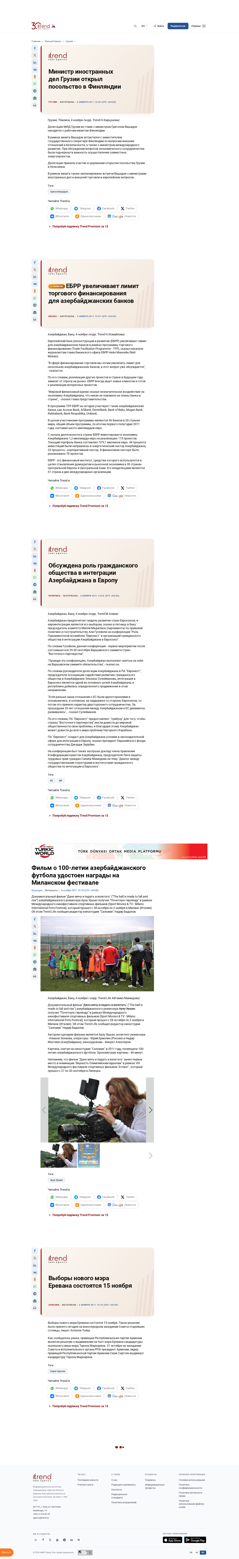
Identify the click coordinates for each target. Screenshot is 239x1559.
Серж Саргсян (57, 1371)
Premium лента (85, 1484)
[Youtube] (57, 1540)
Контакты (116, 1489)
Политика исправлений (123, 1502)
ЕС (51, 780)
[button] (35, 48)
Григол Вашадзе (59, 191)
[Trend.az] (44, 26)
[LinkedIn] (72, 1540)
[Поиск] (135, 26)
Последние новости (88, 1480)
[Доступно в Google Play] (195, 1540)
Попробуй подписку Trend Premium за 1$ (80, 226)
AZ (197, 1552)
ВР (60, 780)
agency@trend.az (41, 1518)
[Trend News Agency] (42, 1477)
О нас (114, 1480)
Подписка (150, 1480)
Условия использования (192, 1480)
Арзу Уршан (56, 1180)
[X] (50, 1540)
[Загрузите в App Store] (172, 1540)
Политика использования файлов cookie (191, 1504)
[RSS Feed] (79, 1540)
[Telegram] (64, 1540)
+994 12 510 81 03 (41, 1514)
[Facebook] (43, 1540)
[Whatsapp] (36, 1540)
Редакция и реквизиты (123, 1484)
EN (191, 1552)
